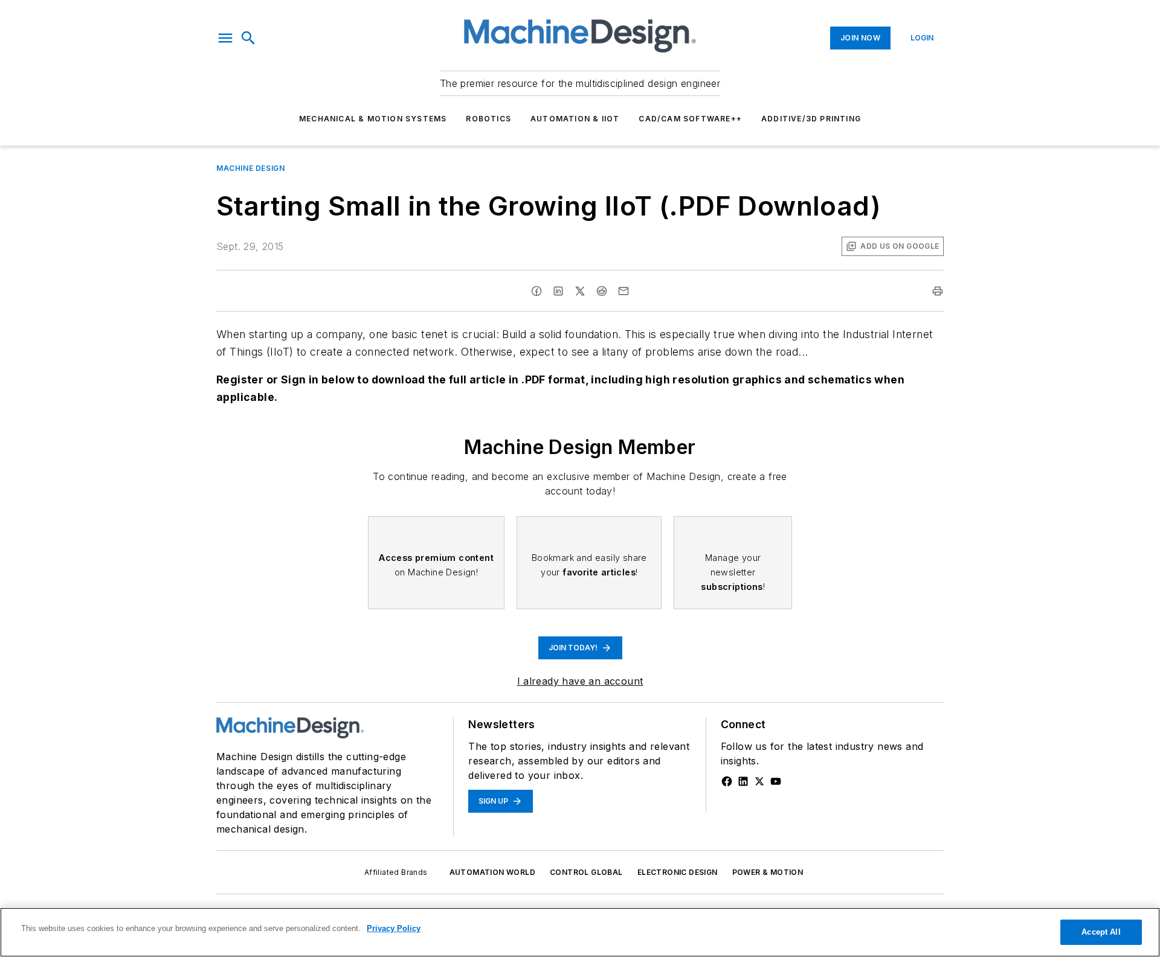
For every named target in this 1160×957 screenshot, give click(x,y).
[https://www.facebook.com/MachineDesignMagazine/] (727, 781)
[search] (248, 38)
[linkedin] (558, 291)
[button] (225, 38)
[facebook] (536, 291)
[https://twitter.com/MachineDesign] (759, 781)
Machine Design (250, 168)
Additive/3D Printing (811, 118)
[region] (580, 932)
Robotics (488, 118)
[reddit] (602, 291)
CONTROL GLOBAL (586, 872)
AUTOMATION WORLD (492, 872)
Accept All (1100, 931)
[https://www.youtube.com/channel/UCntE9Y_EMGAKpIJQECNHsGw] (776, 781)
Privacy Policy (393, 928)
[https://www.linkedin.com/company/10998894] (743, 781)
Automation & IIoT (574, 118)
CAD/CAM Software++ (690, 118)
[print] (938, 291)
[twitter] (580, 291)
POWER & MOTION (768, 872)
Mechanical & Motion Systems (372, 118)
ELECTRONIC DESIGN (677, 872)
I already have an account (580, 681)
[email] (623, 291)
